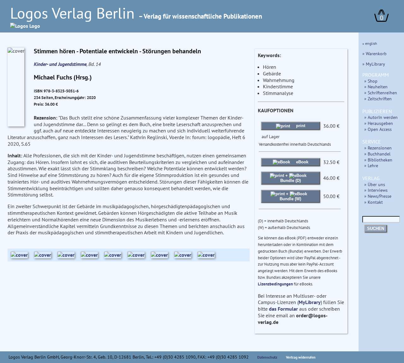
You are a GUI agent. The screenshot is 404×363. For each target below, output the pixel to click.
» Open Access (378, 129)
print (300, 125)
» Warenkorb (374, 53)
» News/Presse (377, 196)
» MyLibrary (373, 64)
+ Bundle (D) (290, 178)
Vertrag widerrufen (301, 357)
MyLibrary (310, 302)
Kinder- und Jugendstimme (60, 64)
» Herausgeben (378, 123)
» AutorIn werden (381, 117)
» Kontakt (373, 202)
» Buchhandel (377, 154)
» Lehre (371, 165)
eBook (301, 162)
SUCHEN (375, 228)
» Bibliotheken (378, 160)
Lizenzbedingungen (275, 284)
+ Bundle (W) (290, 196)
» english (369, 43)
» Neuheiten (376, 87)
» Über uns (374, 184)
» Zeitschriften (378, 99)
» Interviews (376, 190)
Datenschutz (267, 357)
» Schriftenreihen (380, 93)
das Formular (283, 309)
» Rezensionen (378, 148)
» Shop (370, 81)
